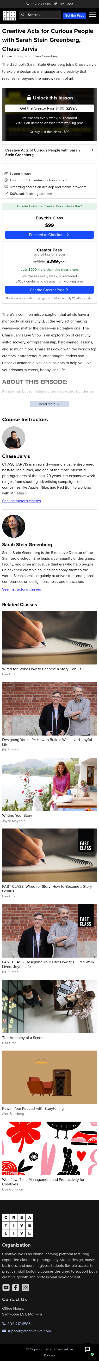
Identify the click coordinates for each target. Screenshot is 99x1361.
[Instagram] (25, 1287)
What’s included (82, 298)
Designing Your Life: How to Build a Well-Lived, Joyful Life (47, 742)
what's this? (73, 206)
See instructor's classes (21, 500)
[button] (87, 1349)
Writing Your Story (17, 815)
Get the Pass (74, 15)
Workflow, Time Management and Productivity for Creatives (43, 1182)
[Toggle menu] (92, 15)
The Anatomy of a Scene (22, 1037)
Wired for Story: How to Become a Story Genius (41, 668)
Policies (49, 1355)
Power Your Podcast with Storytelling (33, 1108)
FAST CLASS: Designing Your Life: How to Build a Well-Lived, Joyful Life (48, 964)
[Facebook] (15, 1287)
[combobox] (40, 15)
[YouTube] (6, 1287)
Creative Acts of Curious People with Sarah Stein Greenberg (42, 152)
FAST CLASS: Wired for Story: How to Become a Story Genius (47, 889)
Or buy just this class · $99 (49, 131)
